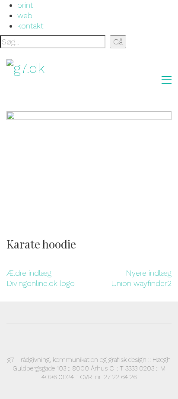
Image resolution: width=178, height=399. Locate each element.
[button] (167, 80)
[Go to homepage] (49, 80)
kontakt (30, 25)
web (24, 15)
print (25, 4)
